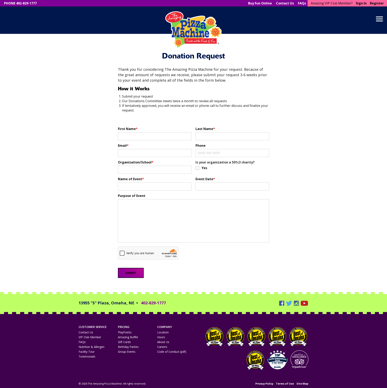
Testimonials (87, 356)
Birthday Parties (128, 347)
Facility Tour (87, 352)
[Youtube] (304, 303)
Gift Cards (124, 342)
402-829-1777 (153, 303)
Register (377, 3)
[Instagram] (296, 303)
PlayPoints (125, 332)
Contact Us (86, 332)
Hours (161, 337)
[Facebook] (282, 303)
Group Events (126, 352)
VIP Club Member (90, 337)
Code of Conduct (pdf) (171, 352)
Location (163, 332)
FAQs (82, 342)
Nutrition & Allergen (91, 347)
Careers (162, 347)
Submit (130, 273)
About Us (163, 342)
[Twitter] (289, 303)
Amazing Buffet (128, 337)
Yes (204, 168)
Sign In (361, 3)
